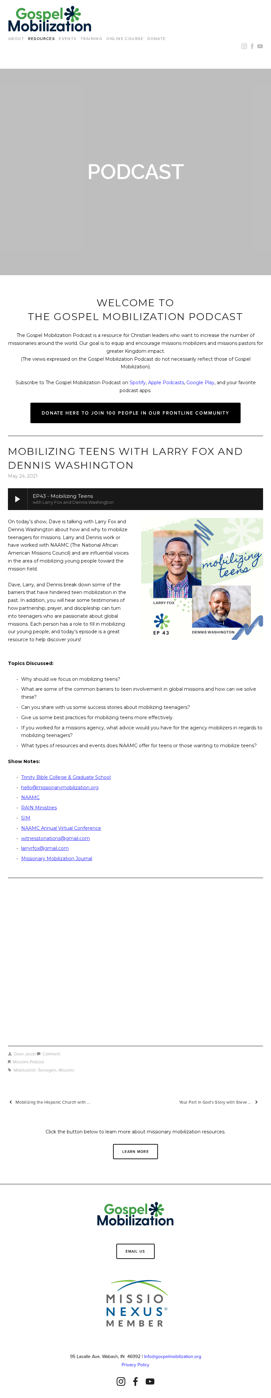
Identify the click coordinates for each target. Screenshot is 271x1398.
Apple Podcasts (166, 383)
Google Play (200, 383)
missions (66, 1070)
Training (92, 38)
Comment (51, 1054)
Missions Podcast (28, 1062)
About (16, 38)
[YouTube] (150, 1381)
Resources (41, 38)
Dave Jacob (25, 1054)
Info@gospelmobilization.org (172, 1356)
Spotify (138, 383)
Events (68, 38)
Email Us (135, 1251)
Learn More (135, 1151)
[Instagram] (121, 1381)
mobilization (25, 1070)
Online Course (124, 38)
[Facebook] (135, 1381)
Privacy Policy (135, 1364)
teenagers (47, 1070)
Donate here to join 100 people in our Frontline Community (136, 413)
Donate (156, 38)
